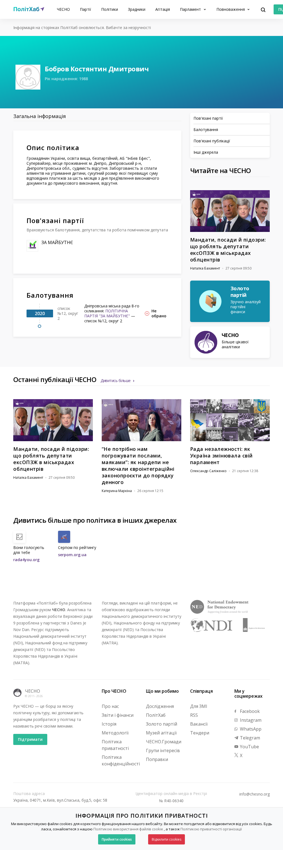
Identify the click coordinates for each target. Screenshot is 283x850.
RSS (194, 715)
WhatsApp (250, 729)
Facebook (249, 711)
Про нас (110, 706)
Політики (109, 9)
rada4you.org (26, 559)
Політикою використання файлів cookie (128, 829)
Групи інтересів (163, 750)
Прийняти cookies (117, 839)
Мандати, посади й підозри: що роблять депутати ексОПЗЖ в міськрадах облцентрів (228, 249)
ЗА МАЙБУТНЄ (57, 242)
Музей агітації (161, 733)
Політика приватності (115, 745)
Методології (115, 733)
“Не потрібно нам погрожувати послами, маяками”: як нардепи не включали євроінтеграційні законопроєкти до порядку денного (138, 465)
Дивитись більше (116, 380)
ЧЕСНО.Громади (163, 742)
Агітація (162, 9)
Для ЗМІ (198, 706)
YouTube (249, 747)
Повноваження (231, 9)
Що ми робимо (162, 691)
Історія (109, 724)
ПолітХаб (156, 715)
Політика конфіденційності (121, 760)
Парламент (191, 9)
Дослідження (160, 706)
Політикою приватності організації (211, 829)
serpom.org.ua (72, 554)
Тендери (199, 733)
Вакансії (199, 724)
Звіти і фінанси (117, 715)
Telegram (249, 738)
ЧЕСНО (63, 9)
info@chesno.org (254, 794)
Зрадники (136, 9)
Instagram (250, 720)
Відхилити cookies (166, 839)
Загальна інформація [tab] (39, 116)
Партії (85, 9)
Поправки (157, 759)
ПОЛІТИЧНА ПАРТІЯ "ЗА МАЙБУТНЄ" (107, 313)
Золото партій (161, 724)
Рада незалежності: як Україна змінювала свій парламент (221, 455)
